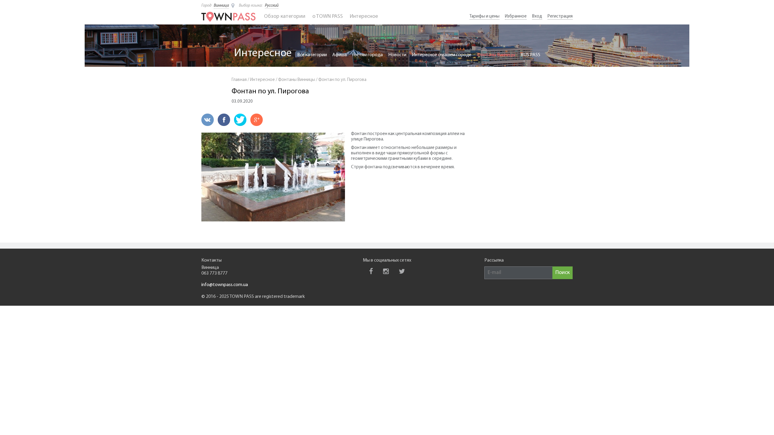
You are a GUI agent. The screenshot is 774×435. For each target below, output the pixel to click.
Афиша (339, 55)
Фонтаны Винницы (496, 55)
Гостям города (367, 55)
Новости (397, 55)
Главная (239, 80)
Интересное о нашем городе (441, 55)
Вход (537, 16)
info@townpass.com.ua (224, 284)
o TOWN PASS (327, 16)
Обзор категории (284, 16)
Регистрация (560, 16)
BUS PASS (530, 55)
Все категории (312, 55)
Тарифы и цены (484, 16)
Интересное (364, 16)
